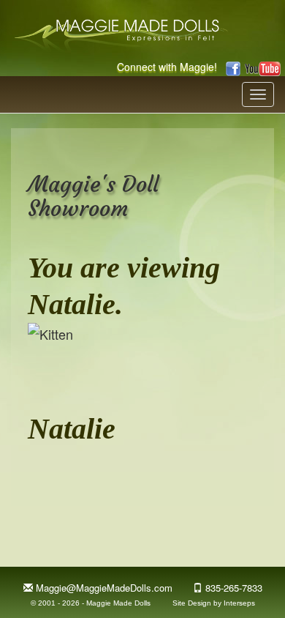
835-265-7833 (233, 588)
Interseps (239, 603)
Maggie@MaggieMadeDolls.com (104, 588)
